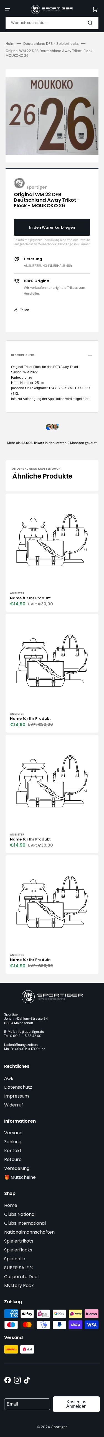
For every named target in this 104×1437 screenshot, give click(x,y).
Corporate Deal (21, 1276)
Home (10, 1205)
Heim (10, 43)
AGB (9, 1078)
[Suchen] (91, 23)
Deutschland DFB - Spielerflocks (51, 43)
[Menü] (8, 9)
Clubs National (19, 1214)
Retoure (13, 1159)
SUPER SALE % (18, 1268)
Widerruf (13, 1105)
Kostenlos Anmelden (76, 1404)
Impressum (16, 1096)
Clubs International (25, 1223)
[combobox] (52, 23)
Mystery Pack (19, 1285)
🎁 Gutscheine (20, 1177)
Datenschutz (18, 1087)
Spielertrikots (18, 1241)
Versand (13, 1133)
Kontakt (13, 1150)
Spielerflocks (18, 1250)
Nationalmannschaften (29, 1232)
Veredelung (16, 1168)
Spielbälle (14, 1259)
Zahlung (12, 1141)
